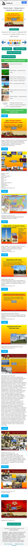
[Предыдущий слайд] (2, 19)
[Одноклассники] (11, 43)
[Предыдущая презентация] (4, 42)
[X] (15, 43)
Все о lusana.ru (8, 544)
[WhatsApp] (19, 43)
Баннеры (14, 545)
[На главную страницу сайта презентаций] (7, 3)
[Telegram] (13, 43)
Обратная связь (19, 544)
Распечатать (14, 29)
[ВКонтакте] (8, 43)
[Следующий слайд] (25, 19)
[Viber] (17, 43)
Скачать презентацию (8, 56)
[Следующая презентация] (24, 42)
